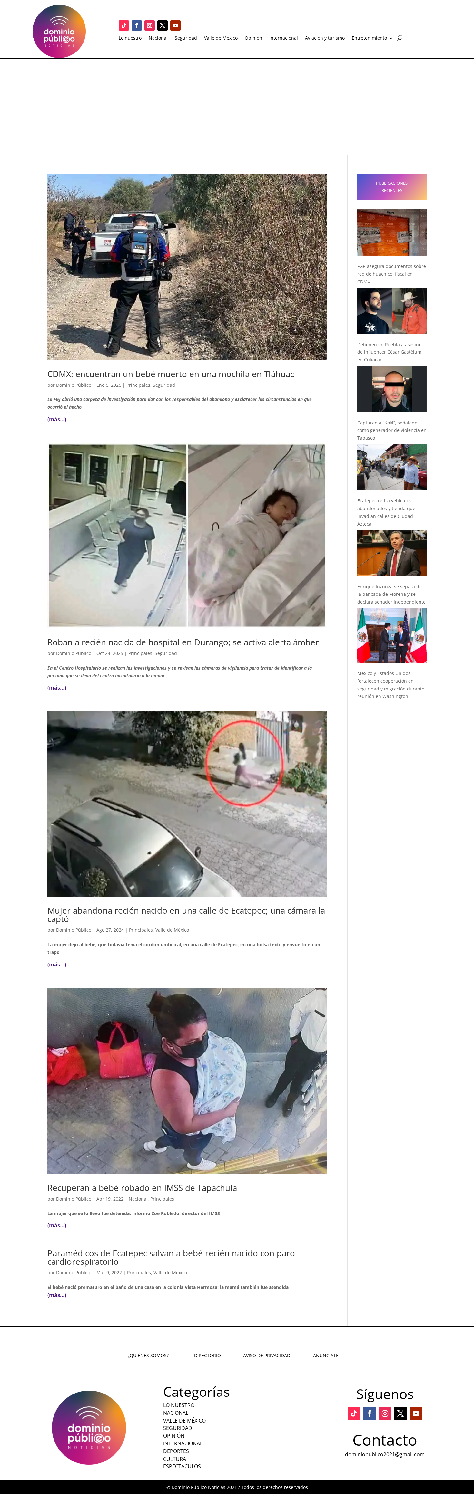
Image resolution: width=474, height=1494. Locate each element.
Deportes (176, 1451)
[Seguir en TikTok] (124, 25)
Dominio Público (73, 385)
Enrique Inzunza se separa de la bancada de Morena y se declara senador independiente (391, 594)
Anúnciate (326, 1355)
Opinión (253, 38)
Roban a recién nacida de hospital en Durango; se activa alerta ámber (183, 642)
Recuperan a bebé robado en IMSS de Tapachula (142, 1188)
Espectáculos (182, 1466)
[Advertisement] (237, 107)
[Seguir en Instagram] (149, 25)
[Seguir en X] (162, 25)
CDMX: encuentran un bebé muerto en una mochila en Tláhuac (170, 374)
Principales (138, 385)
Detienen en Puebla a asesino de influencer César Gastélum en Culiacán (389, 352)
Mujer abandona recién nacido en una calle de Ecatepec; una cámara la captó (186, 915)
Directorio (207, 1355)
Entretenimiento (369, 38)
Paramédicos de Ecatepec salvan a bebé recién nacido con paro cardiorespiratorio (171, 1257)
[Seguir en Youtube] (175, 25)
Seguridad (186, 38)
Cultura (174, 1458)
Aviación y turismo (325, 38)
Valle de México (221, 38)
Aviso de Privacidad (266, 1355)
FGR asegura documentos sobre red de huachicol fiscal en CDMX (391, 274)
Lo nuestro (130, 38)
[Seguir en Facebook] (137, 25)
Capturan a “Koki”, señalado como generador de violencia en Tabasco (392, 430)
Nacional (158, 38)
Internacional (283, 38)
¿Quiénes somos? (148, 1355)
